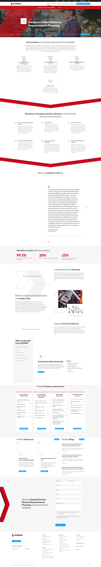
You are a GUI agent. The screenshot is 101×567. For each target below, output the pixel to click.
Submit (27, 548)
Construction (61, 548)
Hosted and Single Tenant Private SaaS (47, 542)
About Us (72, 3)
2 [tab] (49, 241)
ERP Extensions (45, 550)
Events (63, 0)
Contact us (75, 0)
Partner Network (79, 538)
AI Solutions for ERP (46, 544)
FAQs (77, 549)
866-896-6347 (82, 0)
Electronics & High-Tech (63, 544)
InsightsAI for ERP (45, 554)
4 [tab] (52, 241)
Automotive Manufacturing (64, 546)
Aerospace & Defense (63, 539)
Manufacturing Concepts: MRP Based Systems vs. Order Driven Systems (72, 444)
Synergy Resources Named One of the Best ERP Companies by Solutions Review (73, 468)
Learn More (59, 7)
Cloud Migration (45, 539)
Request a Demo (85, 34)
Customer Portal (80, 543)
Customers (63, 34)
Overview (53, 34)
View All (57, 439)
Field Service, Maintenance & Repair (64, 550)
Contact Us (16, 541)
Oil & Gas (61, 541)
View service (77, 428)
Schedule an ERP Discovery (83, 3)
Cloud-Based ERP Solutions (47, 552)
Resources (77, 34)
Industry (72, 34)
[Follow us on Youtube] (89, 564)
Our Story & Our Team (80, 536)
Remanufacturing (62, 543)
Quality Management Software (48, 557)
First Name (57, 480)
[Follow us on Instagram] (87, 564)
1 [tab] (48, 241)
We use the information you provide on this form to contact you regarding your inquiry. (68, 517)
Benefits (58, 34)
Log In (89, 0)
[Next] (86, 207)
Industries (61, 535)
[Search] (55, 0)
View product (24, 428)
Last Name (71, 480)
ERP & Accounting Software (47, 549)
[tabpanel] (50, 208)
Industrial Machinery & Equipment (63, 537)
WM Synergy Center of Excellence (46, 537)
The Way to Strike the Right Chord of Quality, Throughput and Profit (72, 455)
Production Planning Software (48, 556)
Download (22, 471)
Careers (68, 0)
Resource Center (65, 3)
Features (67, 34)
